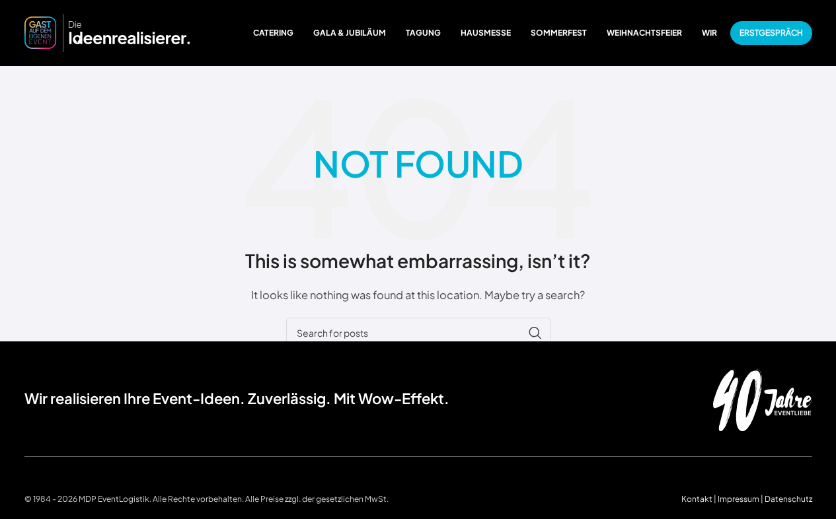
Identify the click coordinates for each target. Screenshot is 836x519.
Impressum (738, 499)
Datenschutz (788, 499)
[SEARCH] (535, 333)
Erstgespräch (771, 33)
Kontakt (696, 499)
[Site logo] (107, 31)
